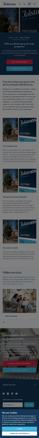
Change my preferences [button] (20, 433)
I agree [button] (19, 429)
